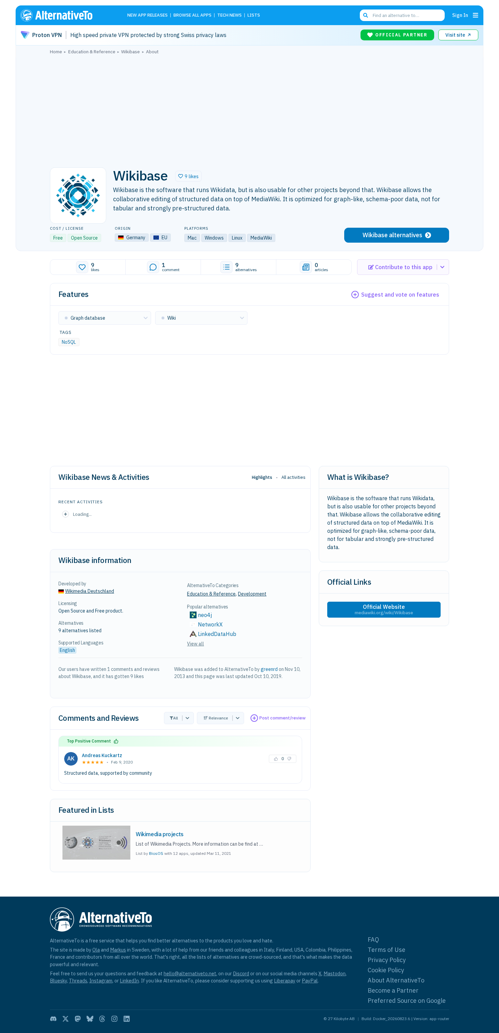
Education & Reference (211, 594)
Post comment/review (282, 718)
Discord (241, 973)
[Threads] (102, 1018)
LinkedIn (129, 980)
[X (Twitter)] (65, 1018)
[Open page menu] (476, 15)
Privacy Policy (387, 960)
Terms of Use (386, 950)
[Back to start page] (66, 15)
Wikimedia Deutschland (89, 591)
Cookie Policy (386, 970)
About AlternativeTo (396, 980)
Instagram (100, 980)
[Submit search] (365, 15)
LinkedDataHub (217, 634)
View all (195, 644)
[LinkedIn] (126, 1018)
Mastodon (335, 973)
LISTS (253, 15)
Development (252, 594)
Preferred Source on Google (407, 1000)
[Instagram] (114, 1018)
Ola (96, 949)
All (175, 717)
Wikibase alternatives (392, 235)
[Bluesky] (90, 1018)
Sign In (460, 15)
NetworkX (210, 624)
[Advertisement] (249, 108)
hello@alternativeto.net (190, 973)
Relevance (218, 717)
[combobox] (402, 15)
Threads (78, 980)
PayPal (310, 980)
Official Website (384, 609)
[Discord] (53, 1018)
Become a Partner (393, 990)
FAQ (373, 939)
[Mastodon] (77, 1018)
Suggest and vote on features (400, 294)
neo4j (205, 615)
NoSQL (69, 342)
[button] (188, 176)
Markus (118, 949)
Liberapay (284, 980)
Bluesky (58, 980)
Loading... (82, 514)
